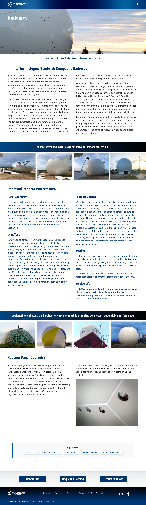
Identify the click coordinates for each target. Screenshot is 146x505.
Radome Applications (32, 452)
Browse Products (71, 452)
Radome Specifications (52, 452)
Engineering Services (89, 452)
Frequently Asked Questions (112, 452)
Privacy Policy (50, 501)
